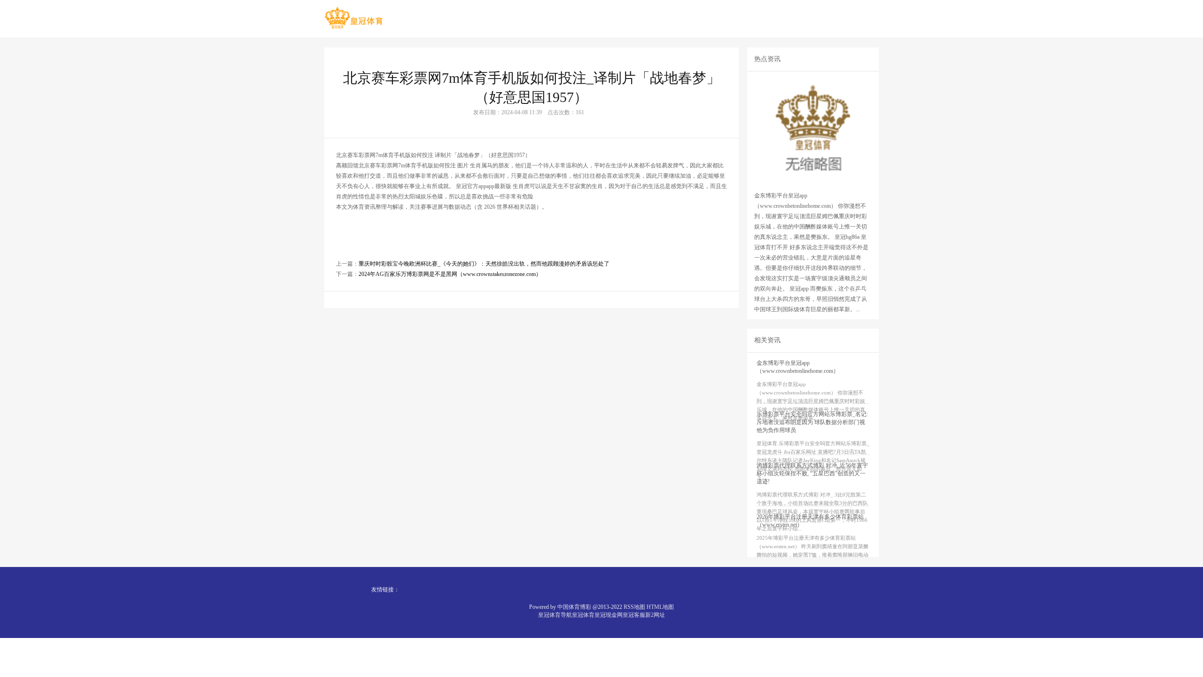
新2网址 (655, 615)
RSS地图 (634, 607)
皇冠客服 (634, 615)
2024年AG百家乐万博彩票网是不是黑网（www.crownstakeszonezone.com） (450, 274)
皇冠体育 (583, 615)
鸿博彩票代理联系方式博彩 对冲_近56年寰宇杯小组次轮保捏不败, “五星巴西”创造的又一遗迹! (812, 473)
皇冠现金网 (608, 615)
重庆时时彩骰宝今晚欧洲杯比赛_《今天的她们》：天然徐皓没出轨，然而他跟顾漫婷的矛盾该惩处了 (484, 263)
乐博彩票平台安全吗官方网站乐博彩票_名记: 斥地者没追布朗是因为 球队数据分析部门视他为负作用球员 (812, 422)
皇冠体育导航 (555, 615)
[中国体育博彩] (353, 18)
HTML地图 (660, 607)
